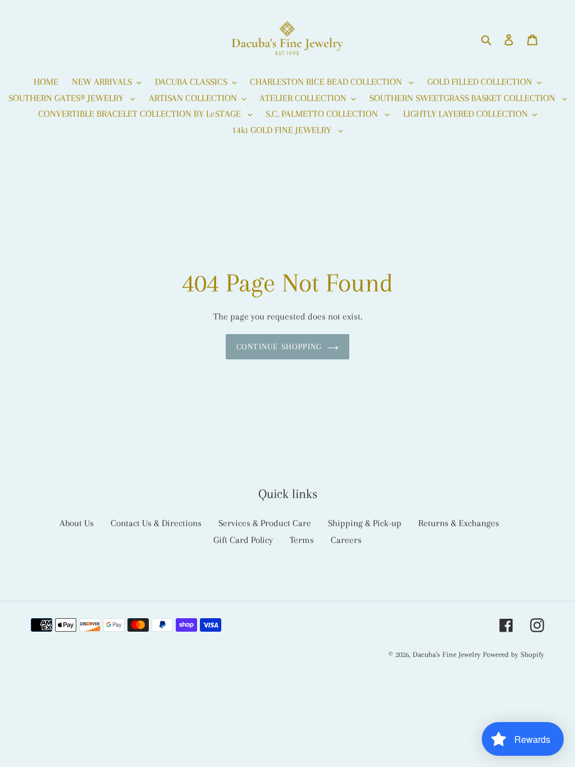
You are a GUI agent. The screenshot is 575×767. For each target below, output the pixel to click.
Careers (346, 540)
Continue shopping (279, 346)
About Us (77, 523)
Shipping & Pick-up (364, 523)
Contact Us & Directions (156, 523)
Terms (302, 540)
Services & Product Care (264, 523)
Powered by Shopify (513, 654)
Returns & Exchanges (458, 523)
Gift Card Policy (243, 540)
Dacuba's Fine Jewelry (447, 654)
